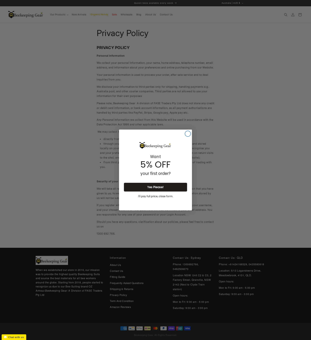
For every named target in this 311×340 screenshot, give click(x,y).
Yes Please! (155, 187)
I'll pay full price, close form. (155, 196)
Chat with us (15, 337)
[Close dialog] (188, 134)
